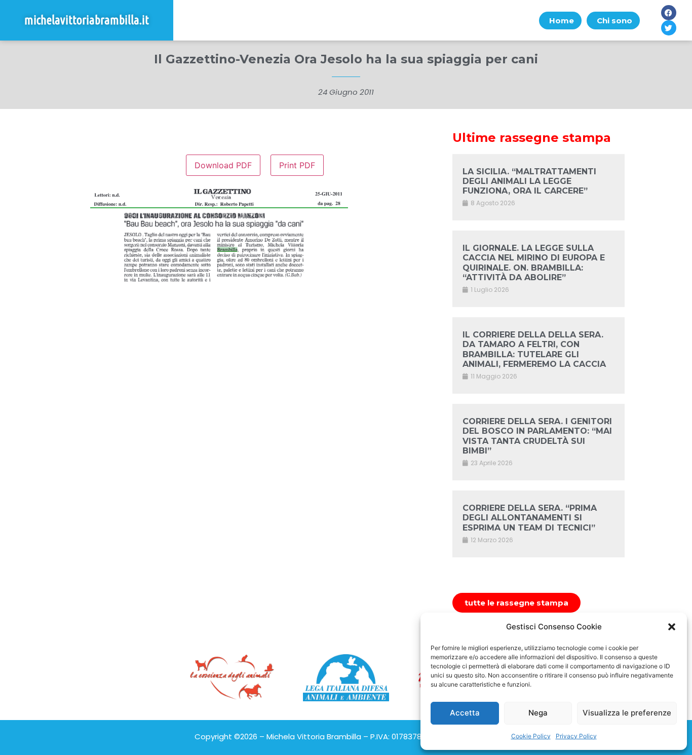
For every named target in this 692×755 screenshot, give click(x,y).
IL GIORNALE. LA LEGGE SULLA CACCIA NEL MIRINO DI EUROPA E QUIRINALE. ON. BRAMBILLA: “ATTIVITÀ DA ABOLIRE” (534, 262)
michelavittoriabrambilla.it (86, 20)
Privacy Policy (576, 736)
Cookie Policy (531, 736)
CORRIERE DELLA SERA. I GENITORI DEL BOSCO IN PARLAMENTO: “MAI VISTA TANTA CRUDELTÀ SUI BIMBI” (537, 436)
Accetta (465, 713)
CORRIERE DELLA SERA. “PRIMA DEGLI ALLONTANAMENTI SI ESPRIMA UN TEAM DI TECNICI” (530, 517)
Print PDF (297, 165)
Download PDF (223, 165)
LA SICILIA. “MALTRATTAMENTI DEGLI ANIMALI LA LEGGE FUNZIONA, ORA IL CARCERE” (529, 181)
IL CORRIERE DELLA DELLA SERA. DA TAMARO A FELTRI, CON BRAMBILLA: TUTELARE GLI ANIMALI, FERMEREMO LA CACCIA (534, 349)
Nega (538, 713)
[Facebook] (668, 12)
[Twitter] (668, 27)
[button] (672, 627)
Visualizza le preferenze (627, 713)
